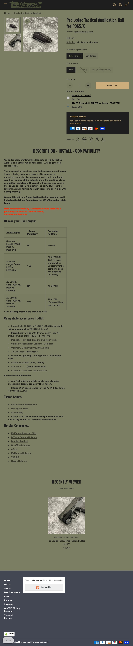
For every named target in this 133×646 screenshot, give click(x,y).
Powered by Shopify (40, 642)
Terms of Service (8, 616)
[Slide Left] (28, 34)
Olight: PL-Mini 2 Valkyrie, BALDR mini (30, 347)
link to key (42, 329)
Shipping (70, 42)
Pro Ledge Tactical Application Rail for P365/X (66, 542)
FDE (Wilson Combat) (101, 70)
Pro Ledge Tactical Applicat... (28, 13)
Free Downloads (12, 592)
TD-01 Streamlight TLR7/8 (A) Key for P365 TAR (96, 103)
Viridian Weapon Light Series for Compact (32, 343)
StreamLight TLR (19, 326)
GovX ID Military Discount (12, 609)
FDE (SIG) (83, 70)
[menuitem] (12, 580)
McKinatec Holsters (21, 453)
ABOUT (8, 596)
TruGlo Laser (17, 351)
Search (7, 588)
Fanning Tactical (19, 441)
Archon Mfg (17, 412)
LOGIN (7, 584)
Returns (8, 600)
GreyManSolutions (20, 445)
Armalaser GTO (18, 366)
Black (71, 70)
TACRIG (15, 457)
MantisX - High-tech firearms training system (34, 340)
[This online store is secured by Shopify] (9, 634)
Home (7, 13)
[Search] (114, 5)
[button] (114, 5)
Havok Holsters (19, 461)
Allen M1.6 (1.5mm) (81, 95)
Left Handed (91, 56)
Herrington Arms (19, 408)
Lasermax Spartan (20, 362)
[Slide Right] (53, 34)
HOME (7, 580)
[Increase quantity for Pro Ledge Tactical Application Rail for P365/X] (88, 85)
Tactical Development (83, 32)
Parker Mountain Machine (24, 404)
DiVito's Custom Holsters (24, 437)
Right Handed (75, 56)
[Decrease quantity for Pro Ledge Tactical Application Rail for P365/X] (69, 85)
